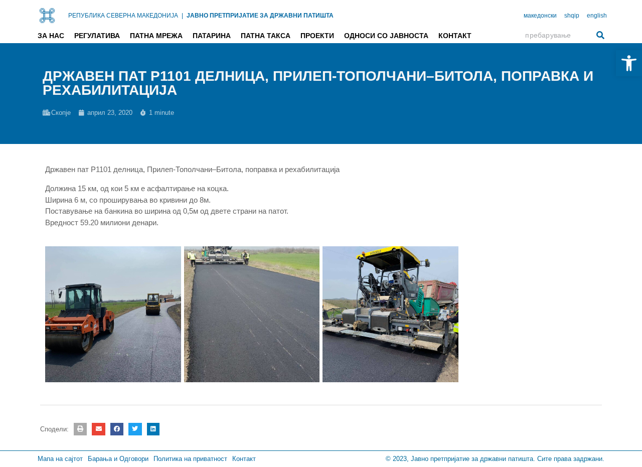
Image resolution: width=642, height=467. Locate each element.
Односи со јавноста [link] (386, 36)
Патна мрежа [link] (156, 36)
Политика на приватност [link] (190, 458)
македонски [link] (540, 15)
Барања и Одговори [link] (118, 458)
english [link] (597, 15)
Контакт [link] (454, 36)
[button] (80, 429)
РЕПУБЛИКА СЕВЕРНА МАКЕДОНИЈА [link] (123, 15)
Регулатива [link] (97, 36)
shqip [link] (571, 15)
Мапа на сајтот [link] (60, 458)
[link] (629, 63)
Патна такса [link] (265, 36)
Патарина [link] (212, 36)
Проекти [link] (317, 36)
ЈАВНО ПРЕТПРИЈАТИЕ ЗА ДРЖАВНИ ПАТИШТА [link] (260, 15)
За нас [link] (51, 36)
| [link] (182, 15)
